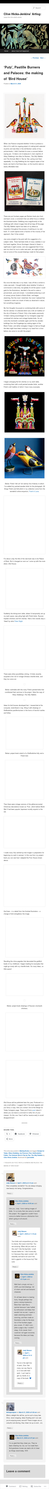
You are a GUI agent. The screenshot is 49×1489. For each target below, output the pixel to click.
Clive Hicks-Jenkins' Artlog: (22, 14)
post (34, 1110)
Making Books (24, 1151)
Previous (35, 58)
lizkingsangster (11, 1412)
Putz (30, 1153)
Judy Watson (10, 1183)
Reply (9, 1193)
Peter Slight (19, 621)
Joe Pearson (24, 1153)
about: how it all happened (20, 51)
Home (6, 51)
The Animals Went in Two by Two (20, 1155)
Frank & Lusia (34, 491)
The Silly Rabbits (37, 1155)
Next (42, 58)
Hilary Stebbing (13, 1153)
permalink (30, 1157)
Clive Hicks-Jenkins (10, 1157)
